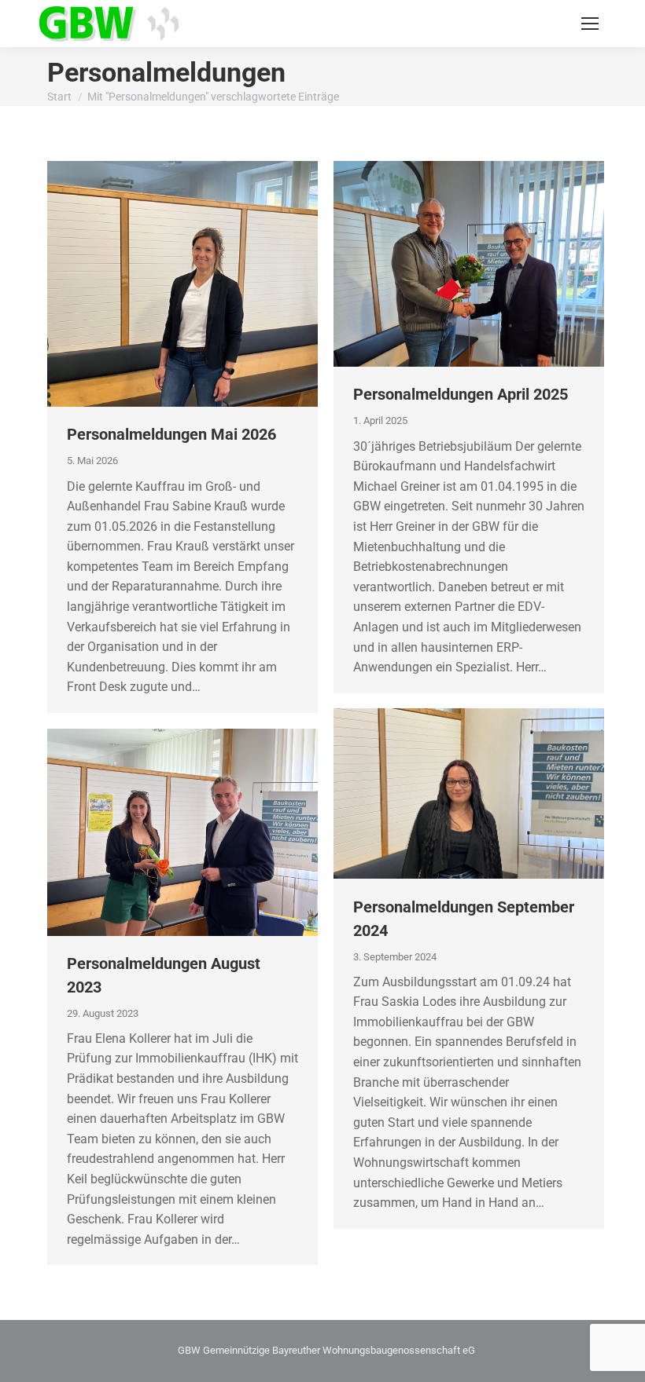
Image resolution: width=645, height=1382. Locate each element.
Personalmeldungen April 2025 (460, 394)
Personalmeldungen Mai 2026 (171, 434)
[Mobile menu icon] (590, 23)
